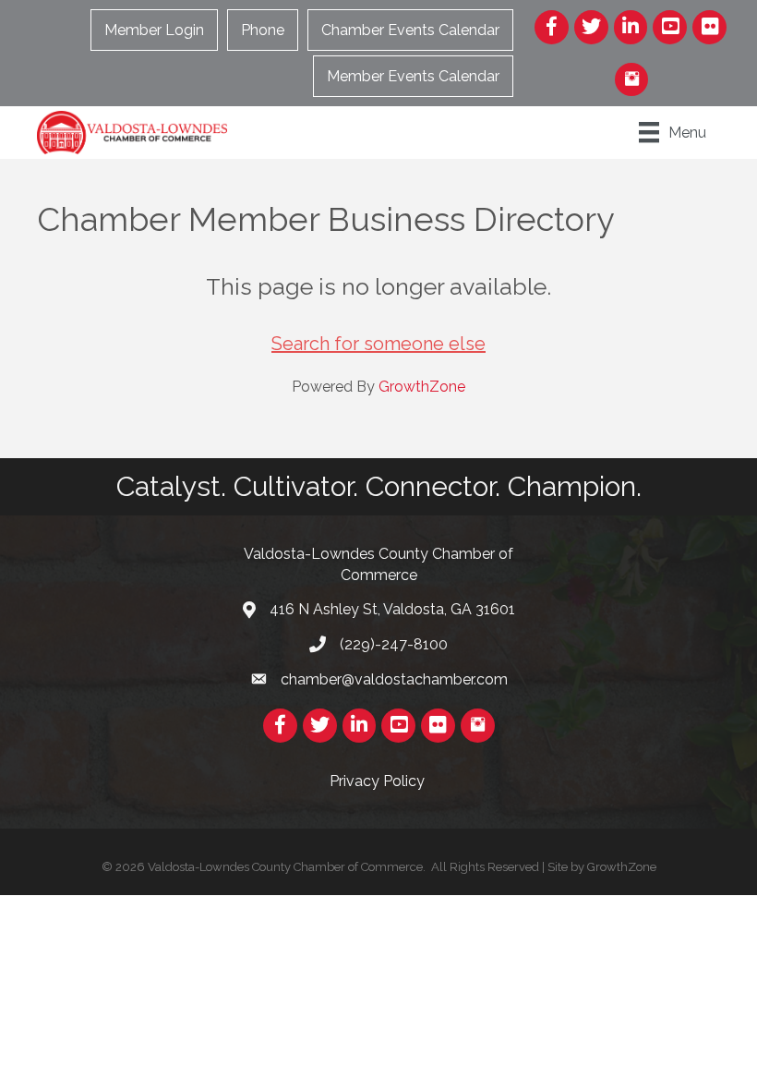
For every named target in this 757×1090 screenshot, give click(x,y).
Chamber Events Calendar (410, 30)
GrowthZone (421, 386)
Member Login (154, 30)
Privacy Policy (379, 781)
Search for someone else (378, 344)
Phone (262, 30)
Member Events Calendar (413, 76)
